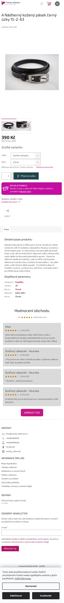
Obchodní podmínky (10, 482)
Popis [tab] (6, 229)
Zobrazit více (32, 412)
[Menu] (57, 4)
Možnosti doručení (44, 167)
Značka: (9, 27)
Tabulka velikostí (9, 467)
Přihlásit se (10, 548)
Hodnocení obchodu (32, 310)
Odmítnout (16, 595)
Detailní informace (9, 202)
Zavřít (26, 210)
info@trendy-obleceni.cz (17, 433)
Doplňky (19, 282)
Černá (18, 289)
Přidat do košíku (28, 176)
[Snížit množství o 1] (12, 177)
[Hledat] (42, 4)
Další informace (23, 578)
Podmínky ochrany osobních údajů (16, 486)
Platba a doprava (9, 475)
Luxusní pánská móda (28, 566)
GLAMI (42, 566)
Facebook (10, 447)
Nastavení (30, 586)
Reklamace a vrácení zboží (13, 471)
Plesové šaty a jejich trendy (13, 500)
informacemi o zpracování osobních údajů (30, 542)
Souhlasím (45, 595)
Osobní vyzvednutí (9, 478)
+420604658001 (12, 438)
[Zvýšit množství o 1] (12, 174)
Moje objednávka (9, 463)
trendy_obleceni (13, 451)
